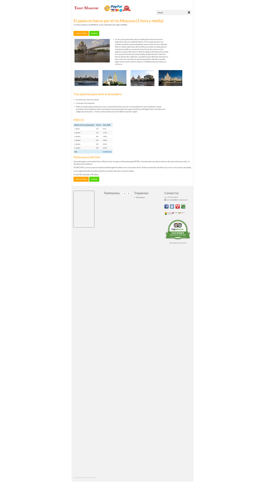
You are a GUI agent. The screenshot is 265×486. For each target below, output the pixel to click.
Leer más (124, 208)
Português (170, 214)
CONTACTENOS (81, 33)
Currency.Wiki (88, 226)
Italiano (182, 212)
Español (169, 212)
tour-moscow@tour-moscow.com (177, 200)
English (176, 212)
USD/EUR (78, 226)
